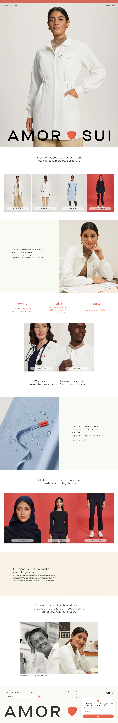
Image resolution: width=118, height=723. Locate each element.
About (11, 5)
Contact (66, 697)
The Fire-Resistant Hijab (22, 540)
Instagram (99, 692)
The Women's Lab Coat (17, 208)
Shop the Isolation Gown (79, 440)
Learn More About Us (18, 262)
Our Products (6, 5)
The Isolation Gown (72, 208)
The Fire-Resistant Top (59, 540)
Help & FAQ (67, 692)
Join (98, 716)
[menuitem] (6, 6)
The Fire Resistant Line (100, 208)
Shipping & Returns (69, 694)
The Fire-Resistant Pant (95, 540)
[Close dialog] (113, 699)
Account (108, 5)
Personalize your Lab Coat (65, 1)
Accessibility (87, 692)
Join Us (16, 5)
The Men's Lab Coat (45, 208)
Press (77, 694)
